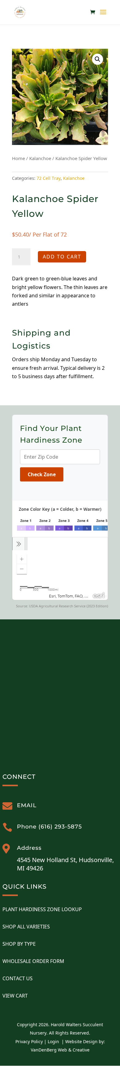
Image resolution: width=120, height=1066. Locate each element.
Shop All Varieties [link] (26, 926)
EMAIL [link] (27, 805)
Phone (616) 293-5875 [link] (49, 826)
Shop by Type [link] (19, 943)
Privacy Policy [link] (29, 1041)
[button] (103, 16)
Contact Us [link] (17, 978)
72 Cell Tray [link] (49, 178)
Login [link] (53, 1041)
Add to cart (62, 256)
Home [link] (18, 158)
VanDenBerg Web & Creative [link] (60, 1050)
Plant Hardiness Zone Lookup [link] (42, 909)
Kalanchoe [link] (40, 158)
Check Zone (42, 474)
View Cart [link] (15, 995)
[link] (19, 12)
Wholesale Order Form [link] (33, 961)
